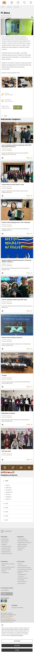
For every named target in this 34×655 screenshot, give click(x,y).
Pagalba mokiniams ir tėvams (24, 542)
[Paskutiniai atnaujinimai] (18, 2)
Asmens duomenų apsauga (24, 567)
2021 (6, 520)
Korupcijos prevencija (23, 578)
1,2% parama (21, 576)
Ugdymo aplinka (5, 540)
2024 (6, 507)
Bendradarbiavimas (6, 551)
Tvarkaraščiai (7, 531)
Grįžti (5, 116)
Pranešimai (16, 7)
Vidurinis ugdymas (22, 539)
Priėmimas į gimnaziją (7, 553)
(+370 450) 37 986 (7, 617)
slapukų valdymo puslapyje (17, 635)
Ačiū (16, 107)
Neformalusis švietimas (23, 540)
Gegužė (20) (9, 490)
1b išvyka (4, 375)
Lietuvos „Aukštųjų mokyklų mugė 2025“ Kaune (14, 299)
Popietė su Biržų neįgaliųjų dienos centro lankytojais (16, 222)
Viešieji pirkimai (5, 572)
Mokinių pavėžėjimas (22, 544)
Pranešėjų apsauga (22, 574)
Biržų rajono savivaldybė (17, 607)
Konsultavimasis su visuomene (25, 569)
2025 (6, 503)
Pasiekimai (4, 544)
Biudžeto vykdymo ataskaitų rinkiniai (8, 564)
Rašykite (4, 593)
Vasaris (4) (8, 496)
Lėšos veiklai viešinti (6, 569)
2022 (6, 516)
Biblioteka (20, 550)
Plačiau (28, 158)
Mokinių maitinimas (22, 546)
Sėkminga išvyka (6, 451)
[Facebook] (2, 601)
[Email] (5, 601)
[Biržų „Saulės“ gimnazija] (4, 2)
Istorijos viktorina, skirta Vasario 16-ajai (13, 184)
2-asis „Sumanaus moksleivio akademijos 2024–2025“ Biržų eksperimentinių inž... (17, 145)
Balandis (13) (9, 492)
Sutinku (17, 650)
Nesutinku (17, 645)
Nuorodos (20, 563)
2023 (6, 511)
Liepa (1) (8, 485)
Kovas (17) (8, 494)
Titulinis (3, 7)
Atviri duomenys (21, 583)
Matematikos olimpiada (8, 413)
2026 (6, 480)
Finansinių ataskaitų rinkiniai (8, 567)
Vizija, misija (5, 542)
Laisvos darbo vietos (22, 565)
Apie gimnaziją (5, 539)
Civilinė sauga (21, 579)
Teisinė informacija (22, 581)
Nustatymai (17, 641)
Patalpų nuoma (21, 548)
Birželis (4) (8, 487)
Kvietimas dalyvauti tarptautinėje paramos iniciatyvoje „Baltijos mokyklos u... (16, 261)
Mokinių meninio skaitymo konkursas (12, 337)
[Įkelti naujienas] (12, 2)
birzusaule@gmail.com (8, 619)
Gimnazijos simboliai (6, 546)
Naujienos (9, 7)
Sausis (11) (8, 499)
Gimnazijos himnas (6, 548)
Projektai (4, 570)
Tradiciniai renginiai (6, 550)
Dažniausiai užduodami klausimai (23, 572)
